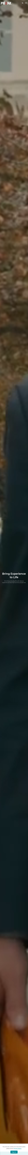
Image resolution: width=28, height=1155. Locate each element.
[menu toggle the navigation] (26, 3)
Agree (14, 1152)
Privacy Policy (17, 1148)
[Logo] (6, 3)
